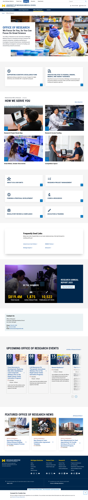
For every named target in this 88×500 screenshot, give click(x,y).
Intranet (72, 470)
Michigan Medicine (37, 460)
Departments (40, 1)
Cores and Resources (63, 468)
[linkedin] (64, 473)
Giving (32, 468)
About (32, 463)
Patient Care (18, 1)
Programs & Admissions (76, 463)
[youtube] (39, 473)
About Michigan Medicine (8, 1)
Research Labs (62, 464)
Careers (49, 9)
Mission (32, 464)
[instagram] (34, 473)
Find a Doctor (49, 463)
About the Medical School (76, 468)
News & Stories (34, 470)
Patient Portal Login (50, 466)
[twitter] (36, 473)
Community (33, 466)
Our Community (74, 464)
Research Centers (62, 466)
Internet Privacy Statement (18, 497)
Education (33, 1)
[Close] (85, 492)
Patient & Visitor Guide (51, 464)
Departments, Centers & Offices (77, 466)
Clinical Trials (61, 463)
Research (26, 1)
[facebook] (31, 473)
